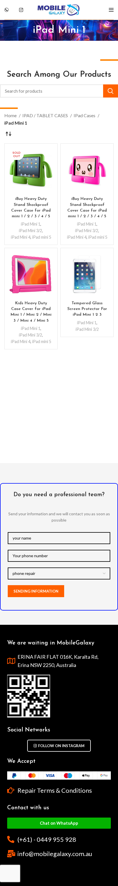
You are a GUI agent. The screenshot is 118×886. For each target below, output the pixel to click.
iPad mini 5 (41, 237)
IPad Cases (85, 115)
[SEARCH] (110, 91)
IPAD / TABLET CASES (45, 115)
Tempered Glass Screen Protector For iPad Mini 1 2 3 (87, 309)
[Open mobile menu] (111, 10)
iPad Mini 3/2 (30, 230)
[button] (59, 823)
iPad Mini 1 (30, 224)
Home (10, 115)
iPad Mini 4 (20, 237)
